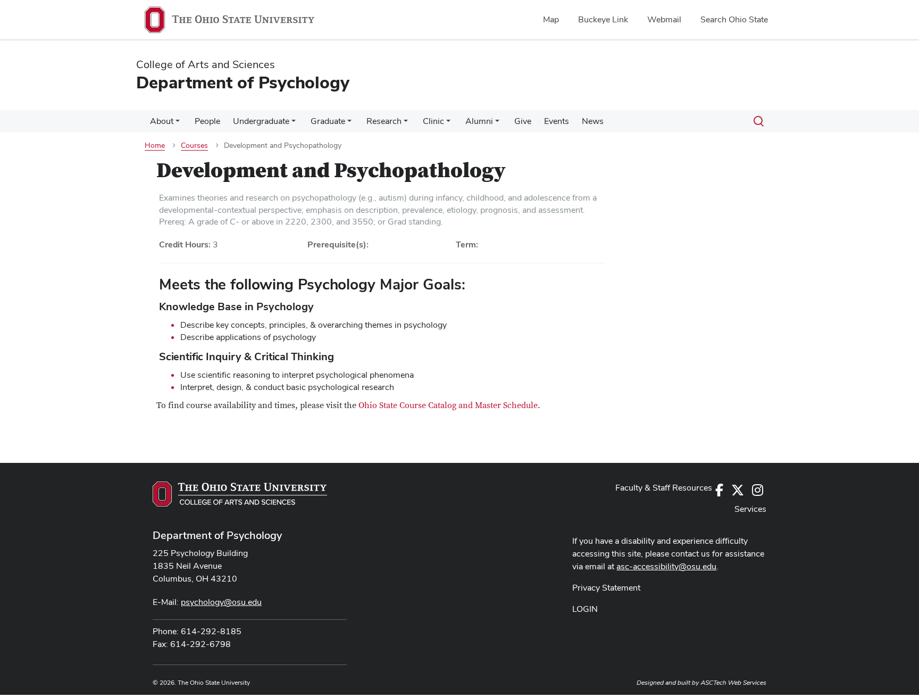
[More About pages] (177, 123)
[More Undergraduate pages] (293, 123)
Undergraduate (261, 121)
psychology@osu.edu (221, 602)
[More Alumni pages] (497, 123)
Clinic (433, 121)
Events (556, 121)
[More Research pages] (406, 123)
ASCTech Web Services (733, 682)
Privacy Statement (606, 587)
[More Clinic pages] (448, 123)
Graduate (328, 121)
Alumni (479, 121)
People (207, 121)
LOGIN (585, 609)
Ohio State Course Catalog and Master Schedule (448, 405)
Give (522, 121)
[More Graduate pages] (349, 123)
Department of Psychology (217, 535)
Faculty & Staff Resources (663, 487)
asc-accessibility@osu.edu (666, 566)
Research (384, 121)
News (593, 121)
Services (750, 509)
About (161, 121)
